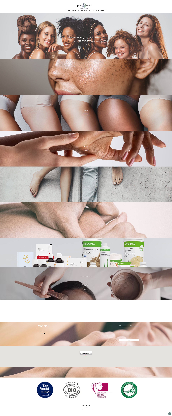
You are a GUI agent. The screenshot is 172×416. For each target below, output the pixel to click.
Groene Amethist (86, 405)
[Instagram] (43, 333)
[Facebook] (41, 333)
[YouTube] (44, 333)
